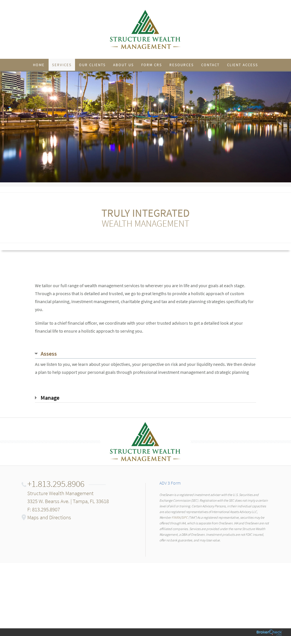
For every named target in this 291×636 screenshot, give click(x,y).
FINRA (176, 517)
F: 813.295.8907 (43, 509)
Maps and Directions (49, 517)
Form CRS (151, 64)
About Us (123, 64)
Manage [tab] (50, 397)
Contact (210, 64)
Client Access (242, 64)
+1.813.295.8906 (55, 483)
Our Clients (92, 64)
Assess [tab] (49, 353)
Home (39, 64)
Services (62, 64)
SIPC (184, 517)
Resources (181, 64)
